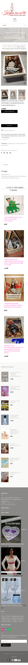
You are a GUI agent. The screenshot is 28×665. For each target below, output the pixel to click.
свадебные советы (6, 621)
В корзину (9, 125)
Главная (4, 45)
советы (20, 621)
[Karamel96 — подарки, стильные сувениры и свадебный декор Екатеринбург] (14, 10)
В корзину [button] (14, 214)
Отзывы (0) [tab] (5, 164)
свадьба (15, 621)
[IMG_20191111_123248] (14, 68)
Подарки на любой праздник (13, 45)
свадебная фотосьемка (17, 616)
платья (8, 616)
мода (3, 616)
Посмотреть (14, 200)
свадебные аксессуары (17, 618)
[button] (4, 25)
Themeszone (14, 656)
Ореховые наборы (12, 47)
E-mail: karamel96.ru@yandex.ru (8, 504)
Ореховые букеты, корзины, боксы (15, 143)
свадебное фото (6, 618)
